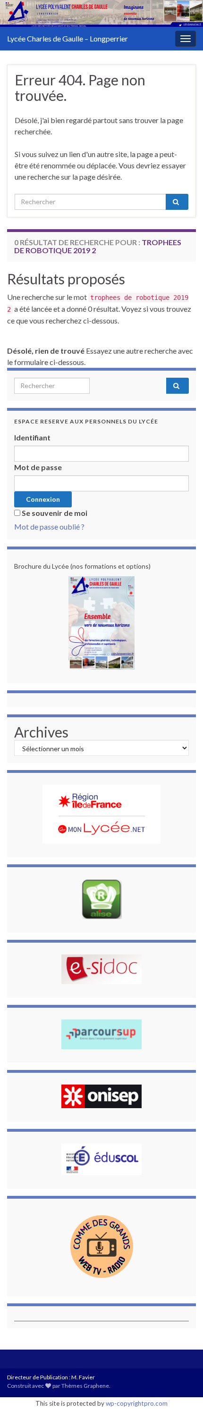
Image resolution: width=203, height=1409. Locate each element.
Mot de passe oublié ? (49, 526)
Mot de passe (38, 467)
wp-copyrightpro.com (137, 1403)
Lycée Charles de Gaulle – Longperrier (67, 38)
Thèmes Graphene (85, 1385)
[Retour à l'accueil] (101, 13)
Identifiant (32, 437)
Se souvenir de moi (54, 512)
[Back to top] (182, 1388)
